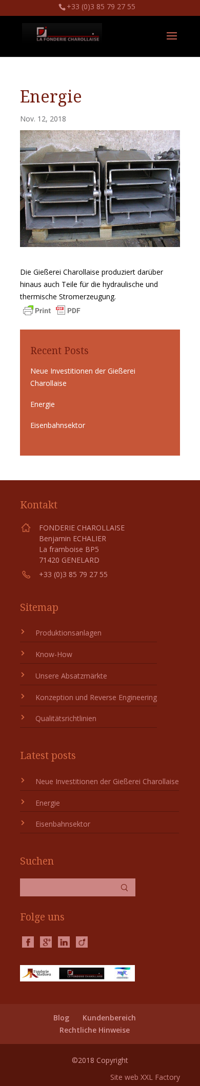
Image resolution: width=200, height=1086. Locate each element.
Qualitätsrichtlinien (65, 718)
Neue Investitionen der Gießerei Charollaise (107, 781)
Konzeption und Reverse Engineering (96, 697)
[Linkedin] (64, 941)
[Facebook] (28, 941)
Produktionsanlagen (68, 633)
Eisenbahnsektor (57, 425)
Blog (61, 1017)
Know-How (53, 654)
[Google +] (46, 941)
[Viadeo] (82, 941)
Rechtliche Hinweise (94, 1030)
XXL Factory (160, 1077)
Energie (42, 404)
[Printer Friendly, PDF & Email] (52, 312)
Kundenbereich (109, 1017)
